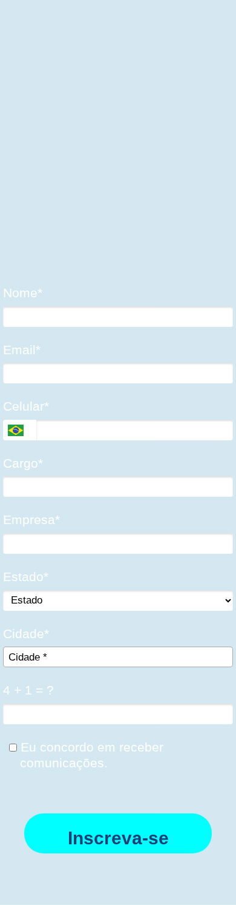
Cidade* (26, 634)
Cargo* (23, 463)
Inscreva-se (118, 838)
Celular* (26, 406)
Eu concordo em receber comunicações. (90, 755)
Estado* (25, 577)
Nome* (22, 293)
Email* (22, 350)
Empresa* (31, 520)
